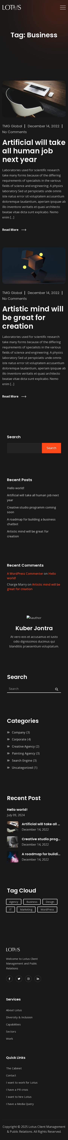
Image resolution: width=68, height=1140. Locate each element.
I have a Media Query (20, 1104)
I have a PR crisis (17, 1089)
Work (9, 1038)
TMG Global (12, 126)
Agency (13, 902)
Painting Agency (23, 753)
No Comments (14, 132)
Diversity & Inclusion (19, 1017)
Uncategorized (22, 768)
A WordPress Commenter (25, 574)
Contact (11, 1075)
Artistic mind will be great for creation (32, 317)
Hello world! (15, 488)
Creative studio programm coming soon (31, 509)
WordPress (47, 909)
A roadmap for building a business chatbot (31, 521)
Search (14, 437)
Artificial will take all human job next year (34, 150)
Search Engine (22, 760)
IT (10, 909)
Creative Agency (23, 746)
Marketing (26, 909)
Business (31, 902)
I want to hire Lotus (19, 1097)
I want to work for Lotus (22, 1082)
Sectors (11, 1031)
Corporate (19, 739)
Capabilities (13, 1024)
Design (50, 902)
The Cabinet (14, 1068)
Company (18, 732)
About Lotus (14, 1010)
